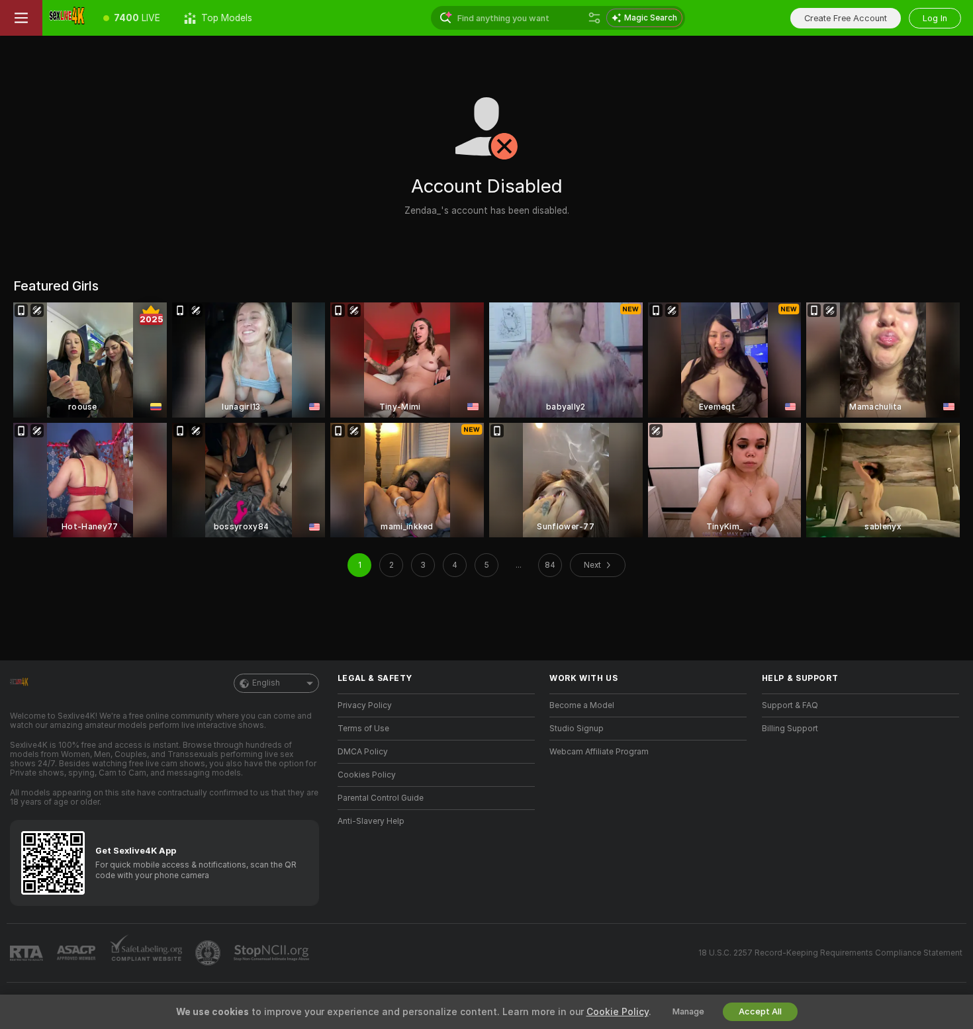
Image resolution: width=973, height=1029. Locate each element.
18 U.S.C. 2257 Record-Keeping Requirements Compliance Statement (830, 953)
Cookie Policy (617, 1012)
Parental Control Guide (381, 798)
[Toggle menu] (21, 18)
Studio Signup (576, 728)
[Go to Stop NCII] (273, 953)
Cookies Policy (367, 775)
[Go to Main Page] (66, 18)
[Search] (594, 18)
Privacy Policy (365, 705)
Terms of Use (363, 728)
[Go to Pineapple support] (209, 952)
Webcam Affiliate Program (599, 751)
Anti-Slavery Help (371, 821)
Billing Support (790, 728)
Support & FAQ (790, 705)
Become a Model (581, 705)
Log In (935, 18)
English (266, 683)
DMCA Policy (363, 751)
